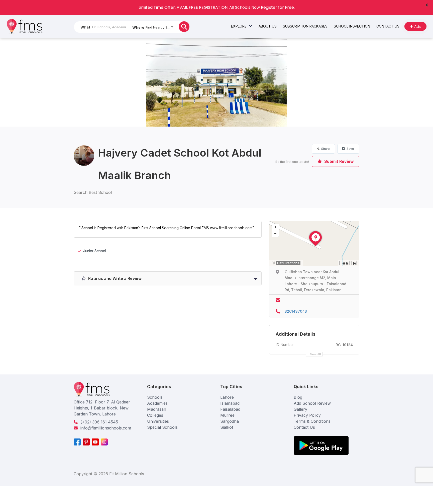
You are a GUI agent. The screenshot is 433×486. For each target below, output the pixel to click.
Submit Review (338, 161)
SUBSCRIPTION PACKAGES (305, 26)
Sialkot (226, 427)
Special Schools (162, 427)
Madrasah (156, 409)
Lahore (227, 397)
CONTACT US (387, 26)
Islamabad (230, 403)
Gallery (300, 409)
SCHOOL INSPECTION (352, 26)
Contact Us (304, 427)
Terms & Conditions (312, 421)
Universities (158, 421)
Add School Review (312, 403)
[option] (216, 82)
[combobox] (152, 28)
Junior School (94, 251)
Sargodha (229, 421)
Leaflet (348, 263)
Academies (157, 403)
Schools (155, 397)
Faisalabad (230, 409)
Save (350, 149)
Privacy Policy (307, 415)
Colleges (155, 415)
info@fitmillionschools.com (105, 427)
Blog (298, 397)
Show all (315, 354)
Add (417, 26)
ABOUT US (268, 26)
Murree (227, 415)
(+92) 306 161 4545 (99, 421)
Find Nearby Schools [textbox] (161, 27)
